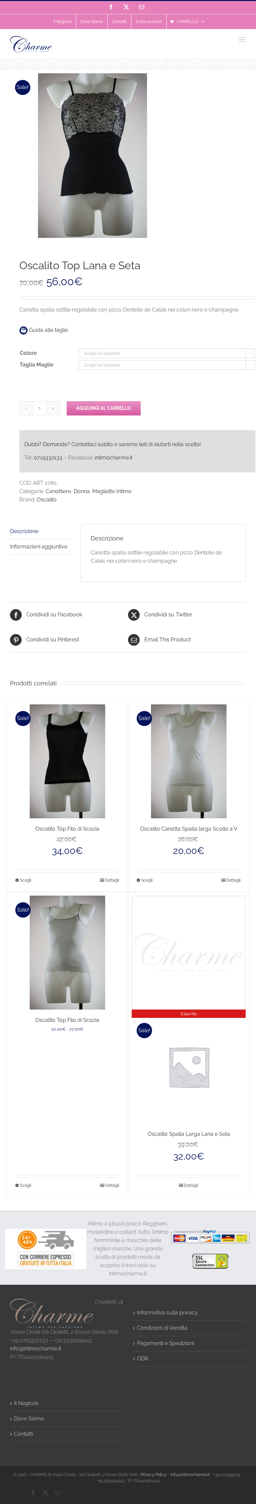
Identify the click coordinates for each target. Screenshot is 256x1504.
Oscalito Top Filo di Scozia (67, 829)
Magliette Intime (111, 491)
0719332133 (48, 457)
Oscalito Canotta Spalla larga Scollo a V (188, 829)
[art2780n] (128, 155)
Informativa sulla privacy (167, 1312)
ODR (142, 1358)
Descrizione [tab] (24, 531)
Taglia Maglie (37, 365)
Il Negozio (26, 1403)
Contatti (23, 1434)
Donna (82, 491)
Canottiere (58, 491)
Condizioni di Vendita (162, 1328)
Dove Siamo (29, 1418)
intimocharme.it (113, 457)
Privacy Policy (154, 1474)
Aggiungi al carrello (103, 408)
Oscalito (47, 499)
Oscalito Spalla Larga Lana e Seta (189, 1134)
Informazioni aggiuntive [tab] (38, 546)
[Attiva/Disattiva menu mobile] (242, 39)
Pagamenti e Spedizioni (165, 1343)
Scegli (25, 880)
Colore (28, 353)
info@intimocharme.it (35, 1348)
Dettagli (112, 880)
